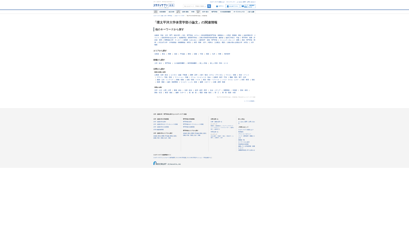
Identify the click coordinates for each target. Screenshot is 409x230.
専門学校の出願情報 (188, 127)
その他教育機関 (225, 12)
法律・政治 (188, 90)
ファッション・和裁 (181, 77)
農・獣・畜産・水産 (229, 92)
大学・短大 (205, 12)
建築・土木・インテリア (165, 79)
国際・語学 (193, 75)
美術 (224, 136)
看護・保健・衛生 (206, 92)
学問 (193, 12)
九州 (213, 54)
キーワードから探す (244, 142)
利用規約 (240, 132)
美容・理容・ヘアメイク (211, 79)
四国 (207, 54)
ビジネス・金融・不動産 (179, 75)
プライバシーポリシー (244, 134)
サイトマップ (230, 2)
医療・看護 (160, 82)
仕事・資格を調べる (216, 121)
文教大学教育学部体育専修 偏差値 (211, 37)
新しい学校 (203, 63)
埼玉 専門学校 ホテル (190, 35)
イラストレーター (224, 127)
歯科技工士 (217, 129)
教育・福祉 (168, 92)
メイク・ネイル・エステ (230, 79)
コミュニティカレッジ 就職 (229, 40)
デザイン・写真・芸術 (164, 77)
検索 (209, 6)
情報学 (219, 136)
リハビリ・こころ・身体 (189, 82)
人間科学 (217, 137)
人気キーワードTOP (179, 15)
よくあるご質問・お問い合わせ (246, 2)
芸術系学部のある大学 (168, 37)
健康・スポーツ (205, 82)
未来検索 (162, 12)
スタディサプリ (157, 157)
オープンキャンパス (239, 12)
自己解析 (171, 12)
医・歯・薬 (193, 92)
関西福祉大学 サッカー (172, 40)
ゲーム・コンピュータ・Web (201, 77)
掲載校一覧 (241, 140)
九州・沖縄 (167, 138)
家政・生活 (158, 92)
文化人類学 (213, 136)
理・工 (217, 92)
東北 (163, 54)
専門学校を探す (187, 121)
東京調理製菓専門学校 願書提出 (212, 35)
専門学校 (214, 12)
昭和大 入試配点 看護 (216, 42)
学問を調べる (214, 132)
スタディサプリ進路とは (217, 2)
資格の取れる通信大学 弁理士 (237, 42)
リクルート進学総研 (169, 157)
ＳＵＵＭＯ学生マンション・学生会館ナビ (199, 157)
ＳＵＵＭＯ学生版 (181, 157)
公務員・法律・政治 (161, 75)
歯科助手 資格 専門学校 (208, 40)
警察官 (212, 125)
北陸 (175, 54)
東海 (189, 54)
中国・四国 (160, 138)
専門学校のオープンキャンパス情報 (193, 124)
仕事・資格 (185, 12)
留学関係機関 (192, 63)
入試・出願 (251, 12)
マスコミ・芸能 (231, 75)
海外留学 (227, 54)
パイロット (216, 127)
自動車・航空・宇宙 (220, 77)
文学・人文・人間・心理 (162, 90)
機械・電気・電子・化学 (238, 77)
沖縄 (219, 54)
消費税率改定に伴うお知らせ (246, 150)
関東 (169, 54)
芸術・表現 (244, 90)
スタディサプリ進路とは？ (246, 129)
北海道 (156, 54)
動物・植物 (180, 79)
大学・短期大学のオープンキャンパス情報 (165, 124)
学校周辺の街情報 (243, 144)
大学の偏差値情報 (158, 129)
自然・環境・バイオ (193, 79)
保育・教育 (245, 79)
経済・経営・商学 (201, 90)
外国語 (235, 90)
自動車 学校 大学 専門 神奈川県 (167, 35)
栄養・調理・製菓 (219, 82)
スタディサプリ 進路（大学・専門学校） (163, 15)
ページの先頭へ (250, 101)
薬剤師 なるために (190, 40)
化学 (221, 137)
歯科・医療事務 (172, 82)
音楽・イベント (244, 75)
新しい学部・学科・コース (219, 63)
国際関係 (227, 90)
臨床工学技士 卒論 (232, 37)
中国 (201, 54)
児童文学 (228, 136)
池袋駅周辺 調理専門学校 (188, 37)
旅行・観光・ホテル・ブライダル (211, 75)
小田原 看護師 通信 (233, 35)
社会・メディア (215, 90)
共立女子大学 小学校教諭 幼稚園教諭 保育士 (174, 42)
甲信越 (182, 54)
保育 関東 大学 (200, 42)
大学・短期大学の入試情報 (161, 127)
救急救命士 (218, 125)
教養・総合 (177, 90)
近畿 (195, 54)
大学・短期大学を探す (159, 121)
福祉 (253, 79)
